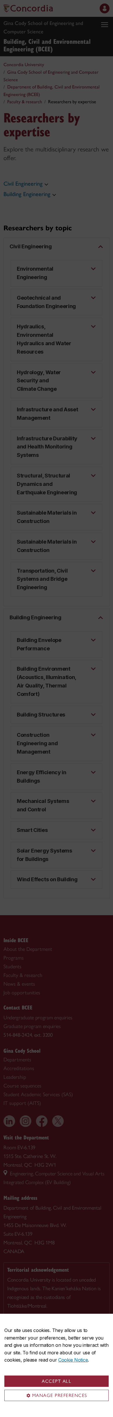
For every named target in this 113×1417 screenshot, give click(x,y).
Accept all (56, 1381)
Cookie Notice (73, 1360)
